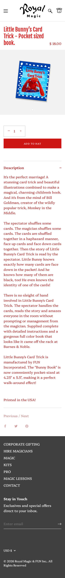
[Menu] (6, 11)
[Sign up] (59, 524)
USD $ (8, 550)
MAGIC (9, 457)
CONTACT (12, 485)
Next (25, 415)
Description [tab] (14, 167)
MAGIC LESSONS (18, 478)
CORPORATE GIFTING (22, 444)
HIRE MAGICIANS (18, 451)
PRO (7, 471)
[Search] (50, 12)
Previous (11, 415)
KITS (8, 464)
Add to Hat (32, 143)
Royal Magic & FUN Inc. (31, 561)
